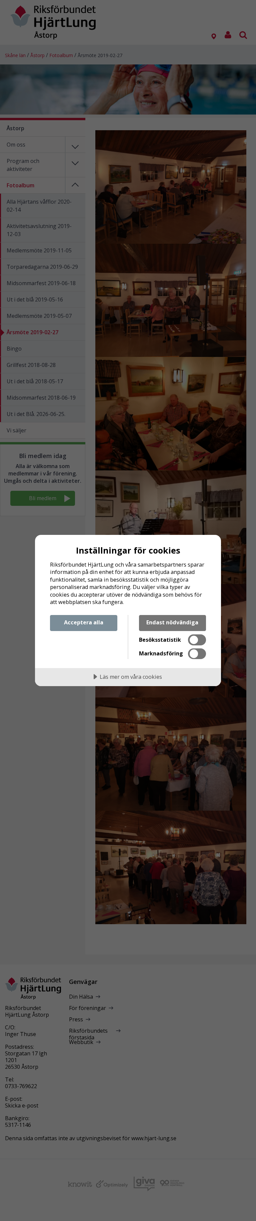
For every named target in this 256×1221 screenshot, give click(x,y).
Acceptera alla (83, 622)
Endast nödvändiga (172, 622)
